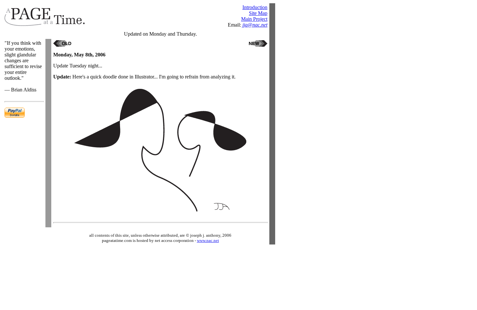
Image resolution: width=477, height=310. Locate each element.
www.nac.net (208, 240)
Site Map (258, 13)
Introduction (254, 7)
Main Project (254, 19)
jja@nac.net (254, 25)
